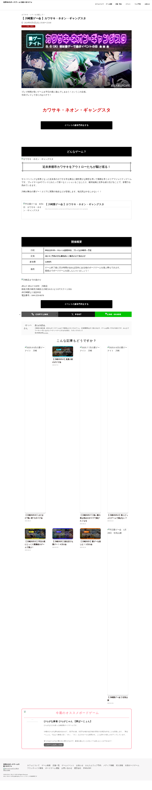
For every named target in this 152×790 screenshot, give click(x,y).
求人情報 (119, 765)
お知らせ (79, 765)
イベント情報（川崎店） (28, 26)
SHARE (117, 314)
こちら (46, 333)
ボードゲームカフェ (24, 6)
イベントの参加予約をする (77, 125)
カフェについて (33, 765)
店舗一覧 (56, 765)
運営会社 (77, 768)
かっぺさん (40, 325)
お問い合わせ (66, 768)
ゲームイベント (68, 765)
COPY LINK (41, 314)
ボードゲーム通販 (52, 768)
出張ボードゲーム (132, 765)
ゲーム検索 (46, 765)
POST (76, 314)
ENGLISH (87, 768)
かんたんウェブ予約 (93, 765)
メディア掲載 (108, 765)
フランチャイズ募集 (35, 768)
